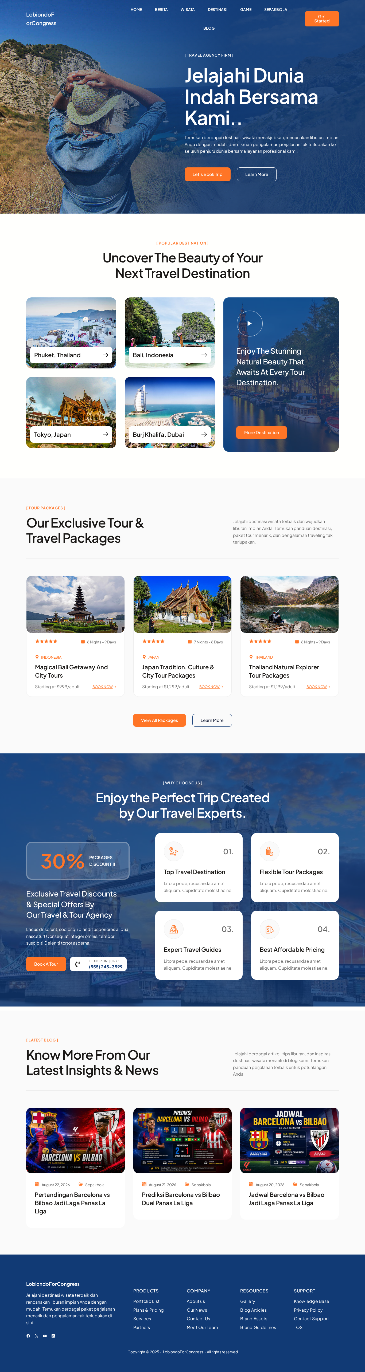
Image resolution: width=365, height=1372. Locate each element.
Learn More (256, 174)
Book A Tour (46, 964)
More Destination (261, 432)
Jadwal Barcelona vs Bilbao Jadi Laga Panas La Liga (286, 1198)
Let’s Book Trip (208, 174)
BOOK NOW (102, 687)
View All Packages (159, 720)
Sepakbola (94, 1184)
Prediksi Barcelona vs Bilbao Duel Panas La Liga (181, 1198)
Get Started (322, 18)
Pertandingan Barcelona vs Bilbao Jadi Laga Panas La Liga (72, 1203)
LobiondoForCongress (53, 1284)
